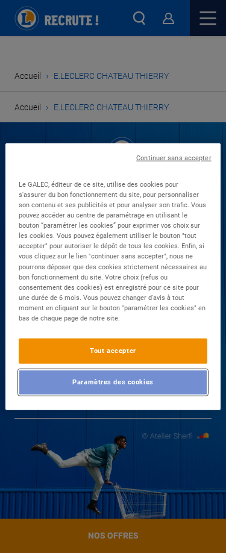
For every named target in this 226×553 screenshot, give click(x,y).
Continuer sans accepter (173, 158)
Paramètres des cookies (113, 381)
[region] (112, 276)
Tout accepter (113, 350)
